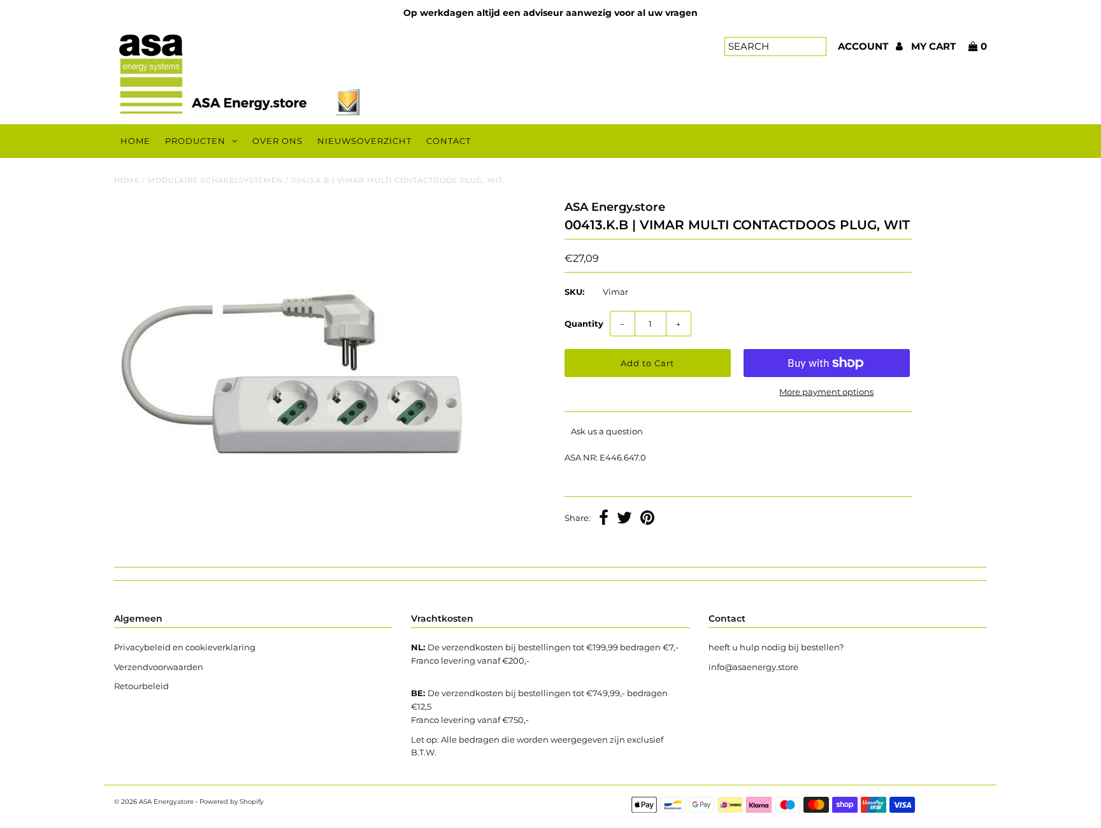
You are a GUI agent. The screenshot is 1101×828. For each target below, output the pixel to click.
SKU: (574, 292)
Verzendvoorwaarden (158, 667)
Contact (448, 141)
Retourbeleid (141, 686)
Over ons (277, 141)
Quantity (584, 323)
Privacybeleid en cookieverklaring (184, 647)
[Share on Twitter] (624, 519)
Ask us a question (607, 431)
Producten (195, 141)
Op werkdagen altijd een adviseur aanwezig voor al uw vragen (550, 12)
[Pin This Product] (647, 519)
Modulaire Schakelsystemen (215, 180)
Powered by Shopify (231, 801)
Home (135, 141)
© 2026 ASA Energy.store (154, 801)
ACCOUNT (864, 46)
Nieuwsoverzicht (364, 141)
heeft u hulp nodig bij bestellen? (776, 647)
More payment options (826, 392)
